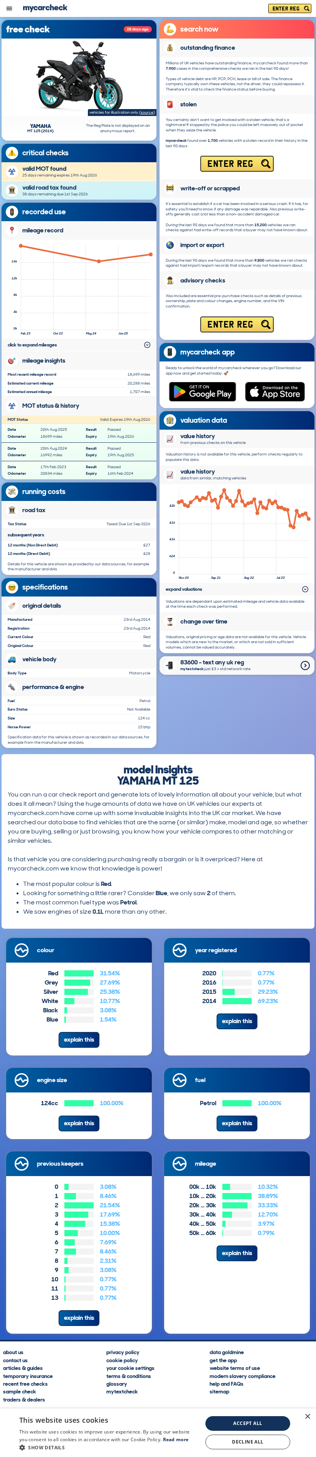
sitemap (219, 1391)
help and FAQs (227, 1383)
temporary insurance (28, 1376)
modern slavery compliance (243, 1376)
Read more (176, 1439)
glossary (116, 1383)
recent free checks (25, 1383)
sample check (19, 1391)
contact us (15, 1360)
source (147, 112)
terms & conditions (128, 1376)
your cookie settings (130, 1368)
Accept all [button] (247, 1423)
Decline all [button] (247, 1442)
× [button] (307, 1417)
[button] (108, 1447)
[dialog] (158, 1432)
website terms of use (235, 1368)
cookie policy (122, 1360)
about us (13, 1352)
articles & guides (23, 1368)
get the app (223, 1360)
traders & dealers (24, 1399)
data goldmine (227, 1352)
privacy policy (123, 1352)
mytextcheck (122, 1391)
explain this (79, 1039)
